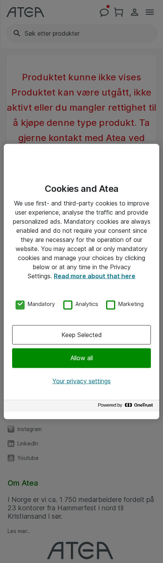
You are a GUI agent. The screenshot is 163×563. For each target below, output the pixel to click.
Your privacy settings (81, 380)
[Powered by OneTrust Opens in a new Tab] (126, 407)
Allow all (82, 358)
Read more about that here (94, 275)
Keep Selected (81, 335)
